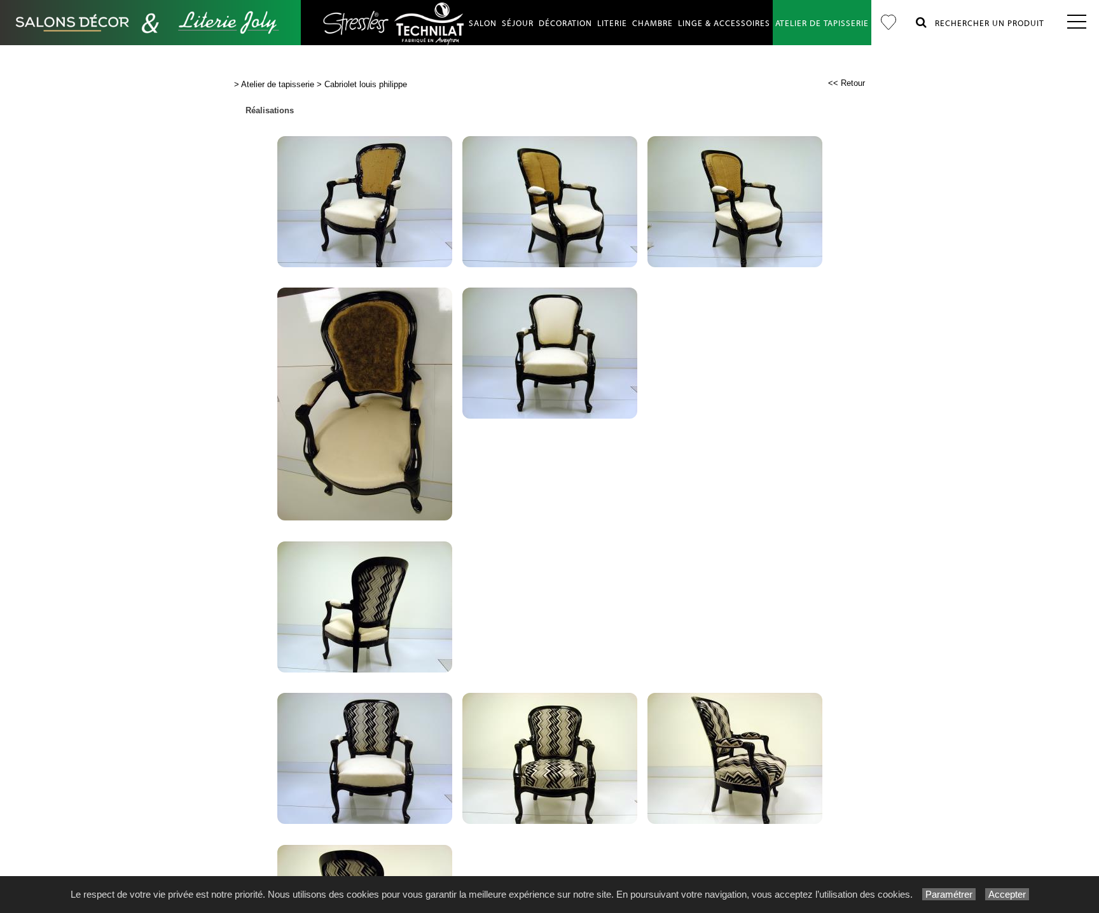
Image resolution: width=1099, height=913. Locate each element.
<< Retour (846, 83)
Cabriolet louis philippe (365, 84)
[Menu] (1076, 22)
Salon (483, 23)
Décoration (565, 23)
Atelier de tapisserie (822, 23)
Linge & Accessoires (724, 23)
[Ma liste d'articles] (888, 22)
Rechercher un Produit (985, 23)
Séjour (518, 23)
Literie (612, 23)
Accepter (1007, 894)
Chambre (652, 23)
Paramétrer (949, 894)
